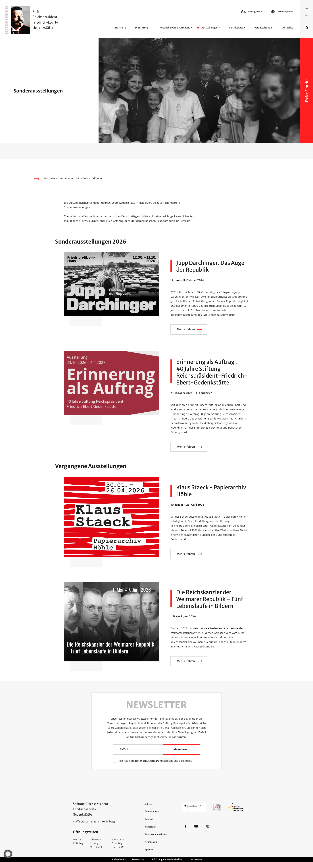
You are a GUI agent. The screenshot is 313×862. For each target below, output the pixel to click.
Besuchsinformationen (156, 834)
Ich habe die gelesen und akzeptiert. (155, 760)
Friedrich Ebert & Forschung (175, 27)
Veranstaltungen (263, 27)
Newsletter (150, 827)
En (306, 15)
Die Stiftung (142, 27)
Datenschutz (139, 859)
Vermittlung (236, 27)
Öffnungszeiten (152, 811)
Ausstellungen (209, 27)
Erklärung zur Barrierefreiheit (167, 859)
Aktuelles (287, 27)
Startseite (120, 27)
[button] (8, 854)
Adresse (149, 804)
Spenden (149, 849)
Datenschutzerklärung (149, 760)
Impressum (196, 859)
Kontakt (149, 819)
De (306, 8)
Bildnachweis (118, 859)
